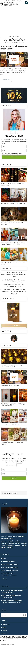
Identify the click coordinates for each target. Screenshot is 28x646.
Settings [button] (2, 644)
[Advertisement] (14, 20)
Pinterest (4, 543)
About (4, 627)
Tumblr (17, 543)
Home (9, 493)
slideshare (10, 545)
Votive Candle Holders (9, 561)
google (3, 547)
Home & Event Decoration (10, 576)
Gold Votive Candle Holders (10, 570)
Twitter (3, 541)
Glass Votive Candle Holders (10, 564)
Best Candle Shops (8, 573)
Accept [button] (11, 644)
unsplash (24, 543)
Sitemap (5, 579)
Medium (17, 541)
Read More (6, 79)
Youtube (11, 543)
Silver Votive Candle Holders (10, 567)
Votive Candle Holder (8, 2)
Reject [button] (7, 644)
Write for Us (6, 624)
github (24, 545)
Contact (5, 630)
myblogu (9, 547)
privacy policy (18, 153)
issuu (3, 545)
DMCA (4, 633)
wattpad (17, 545)
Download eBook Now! (14, 325)
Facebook (10, 541)
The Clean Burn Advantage (14, 272)
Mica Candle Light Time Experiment (14, 289)
